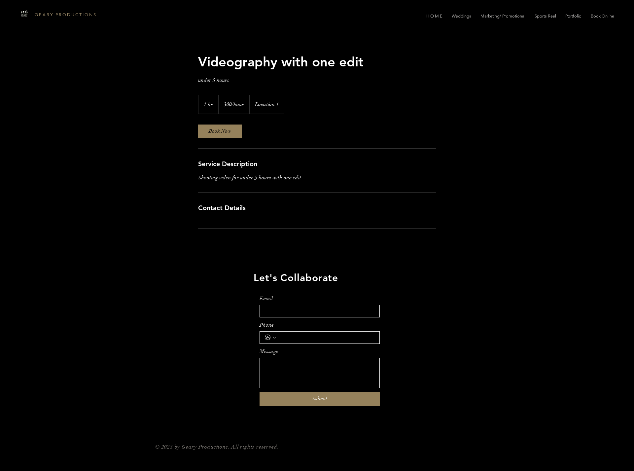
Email (266, 298)
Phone (267, 325)
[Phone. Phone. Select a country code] (270, 338)
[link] (220, 131)
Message (269, 351)
